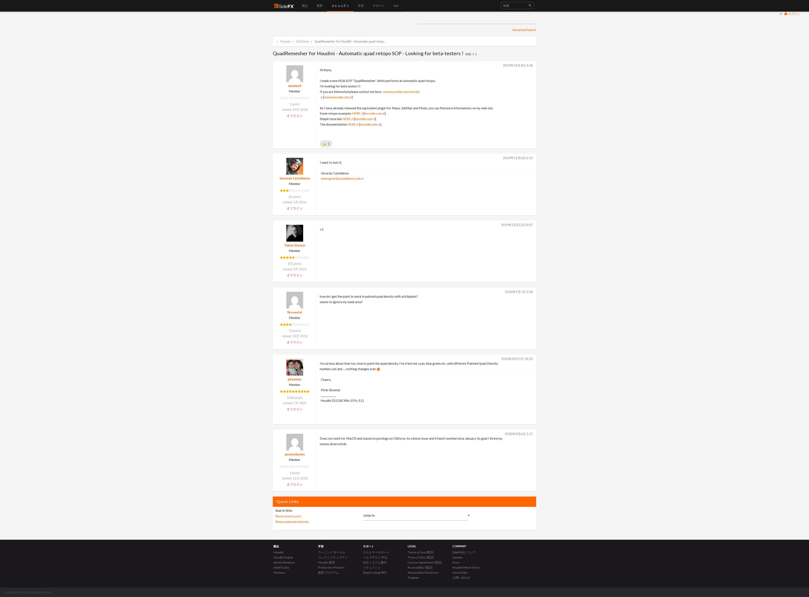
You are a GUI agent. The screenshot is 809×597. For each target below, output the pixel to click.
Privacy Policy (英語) (421, 557)
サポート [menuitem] (378, 5)
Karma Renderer (284, 562)
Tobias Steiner (294, 245)
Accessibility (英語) (420, 567)
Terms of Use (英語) (421, 552)
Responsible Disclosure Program (423, 575)
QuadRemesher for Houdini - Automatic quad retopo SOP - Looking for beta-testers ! (350, 41)
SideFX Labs (281, 567)
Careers (457, 557)
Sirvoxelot (294, 312)
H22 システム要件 (375, 562)
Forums (285, 41)
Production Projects (331, 567)
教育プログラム (328, 572)
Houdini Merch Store (466, 567)
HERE (356, 113)
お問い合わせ (461, 577)
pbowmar (294, 379)
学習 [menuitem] (361, 5)
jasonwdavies (295, 454)
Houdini (278, 552)
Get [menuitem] (396, 5)
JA (781, 14)
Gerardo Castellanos (295, 178)
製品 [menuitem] (305, 5)
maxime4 (294, 86)
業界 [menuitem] (320, 5)
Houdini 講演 (326, 562)
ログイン (794, 14)
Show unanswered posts (292, 521)
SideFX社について (464, 552)
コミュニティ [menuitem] (340, 5)
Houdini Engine (283, 557)
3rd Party (302, 41)
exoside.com (373, 113)
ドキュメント (372, 567)
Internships (460, 572)
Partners (279, 572)
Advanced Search (524, 30)
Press (456, 562)
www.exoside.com (336, 97)
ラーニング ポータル (331, 552)
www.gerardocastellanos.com (341, 178)
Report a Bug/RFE (374, 572)
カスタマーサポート (376, 552)
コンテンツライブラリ (333, 557)
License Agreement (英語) (425, 562)
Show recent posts (288, 516)
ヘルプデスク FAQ (375, 557)
